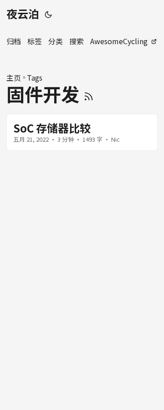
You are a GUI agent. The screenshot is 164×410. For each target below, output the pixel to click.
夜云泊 (22, 13)
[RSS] (88, 94)
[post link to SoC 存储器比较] (82, 132)
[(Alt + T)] (48, 13)
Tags (34, 77)
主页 (13, 77)
